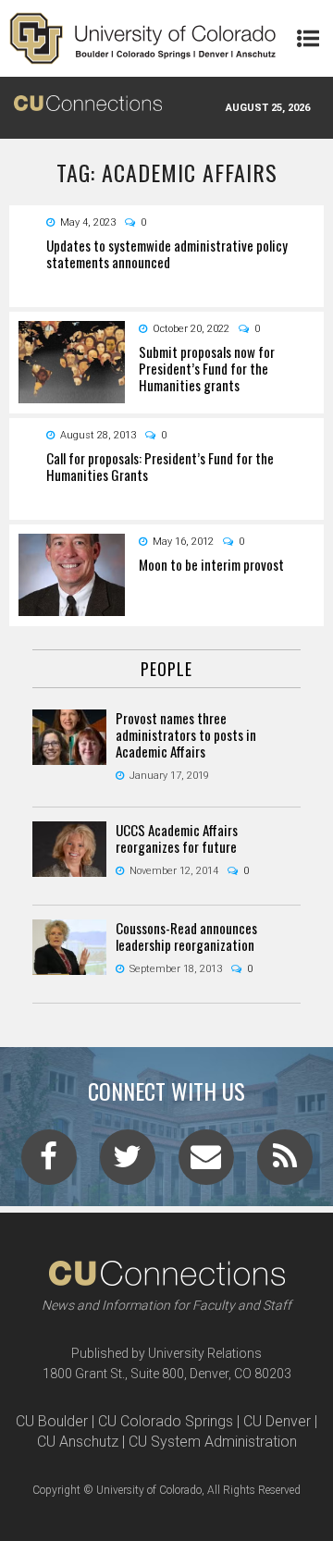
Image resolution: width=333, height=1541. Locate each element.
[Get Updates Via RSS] (285, 1162)
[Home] (143, 38)
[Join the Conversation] (49, 1162)
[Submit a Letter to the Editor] (206, 1162)
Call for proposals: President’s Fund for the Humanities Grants (160, 466)
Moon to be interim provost (211, 564)
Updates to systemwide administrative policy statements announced (167, 253)
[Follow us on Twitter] (127, 1162)
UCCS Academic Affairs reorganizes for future (177, 838)
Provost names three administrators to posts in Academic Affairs (186, 734)
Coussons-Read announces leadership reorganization (186, 936)
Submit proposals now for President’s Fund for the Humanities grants (207, 368)
